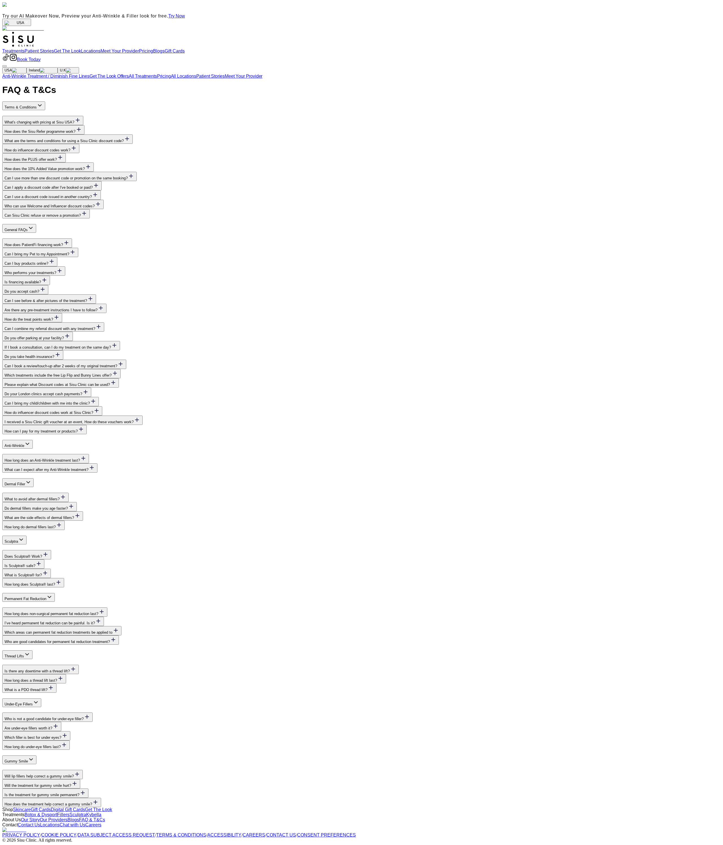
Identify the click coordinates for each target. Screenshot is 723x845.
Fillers (63, 814)
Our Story (30, 819)
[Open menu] (4, 66)
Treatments (13, 51)
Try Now (176, 16)
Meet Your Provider (120, 51)
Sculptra (77, 814)
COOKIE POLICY (59, 835)
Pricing (146, 51)
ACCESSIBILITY (224, 835)
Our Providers (53, 819)
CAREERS (254, 835)
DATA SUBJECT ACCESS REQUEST (116, 835)
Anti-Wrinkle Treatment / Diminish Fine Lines (46, 76)
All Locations (183, 76)
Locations (91, 51)
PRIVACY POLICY (21, 835)
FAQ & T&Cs (92, 819)
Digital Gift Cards (68, 809)
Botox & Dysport (41, 814)
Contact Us (29, 824)
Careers (93, 824)
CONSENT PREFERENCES (326, 835)
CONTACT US (281, 835)
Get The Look (67, 51)
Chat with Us (72, 824)
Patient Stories (39, 51)
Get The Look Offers (109, 76)
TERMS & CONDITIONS (181, 835)
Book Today (29, 59)
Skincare (22, 809)
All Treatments (143, 76)
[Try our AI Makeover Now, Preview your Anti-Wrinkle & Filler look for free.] (23, 28)
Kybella (93, 814)
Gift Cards (175, 51)
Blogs (159, 51)
